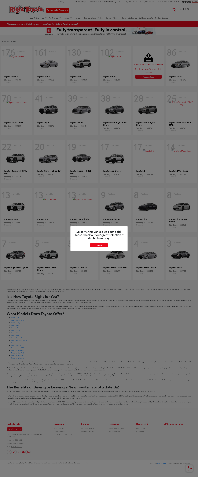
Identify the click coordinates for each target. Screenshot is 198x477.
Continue (99, 245)
